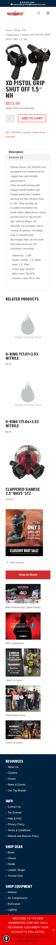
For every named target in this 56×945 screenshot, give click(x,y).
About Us (13, 767)
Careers (12, 772)
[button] (45, 49)
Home (9, 30)
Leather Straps (16, 870)
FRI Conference (15, 643)
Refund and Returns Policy (23, 836)
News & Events (17, 784)
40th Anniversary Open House (23, 607)
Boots (11, 852)
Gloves (12, 858)
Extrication (14, 903)
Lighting (12, 909)
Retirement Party (15, 715)
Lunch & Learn (14, 680)
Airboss (12, 892)
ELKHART (11, 137)
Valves (25, 34)
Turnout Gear (15, 875)
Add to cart (32, 118)
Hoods (11, 864)
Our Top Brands (17, 790)
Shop (17, 30)
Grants (12, 778)
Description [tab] (16, 151)
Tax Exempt (14, 812)
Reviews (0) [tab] (16, 157)
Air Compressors (18, 898)
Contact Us (14, 806)
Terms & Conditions (19, 830)
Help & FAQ (14, 818)
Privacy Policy (16, 824)
